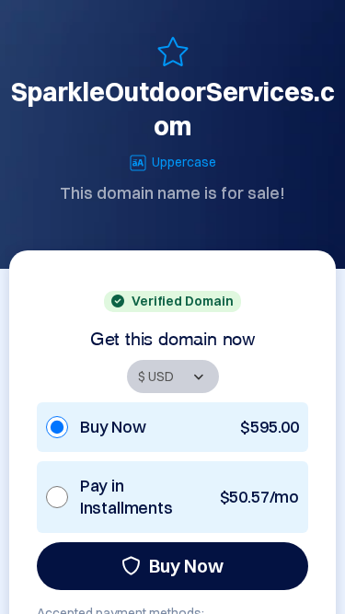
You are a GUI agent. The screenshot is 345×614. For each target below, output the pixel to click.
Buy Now (186, 565)
